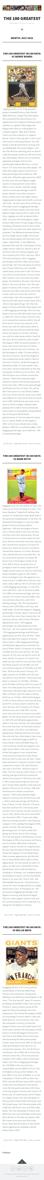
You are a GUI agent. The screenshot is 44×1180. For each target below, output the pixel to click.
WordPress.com (22, 1176)
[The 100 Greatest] (22, 8)
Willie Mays (23, 1140)
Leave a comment (34, 443)
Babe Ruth (23, 915)
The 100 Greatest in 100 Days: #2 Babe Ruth (22, 457)
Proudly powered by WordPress (15, 1174)
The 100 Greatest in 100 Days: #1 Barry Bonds (22, 55)
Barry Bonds (23, 443)
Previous (6, 1152)
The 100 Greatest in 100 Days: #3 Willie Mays (22, 929)
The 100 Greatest (22, 18)
